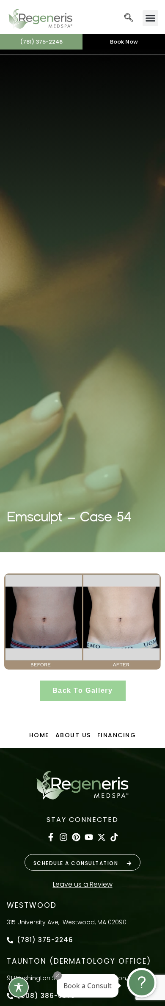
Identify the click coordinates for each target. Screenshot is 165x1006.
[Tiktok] (114, 837)
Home (39, 735)
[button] (128, 18)
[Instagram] (63, 837)
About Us (73, 735)
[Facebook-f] (51, 837)
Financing (116, 735)
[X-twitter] (101, 837)
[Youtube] (89, 837)
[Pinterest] (76, 837)
